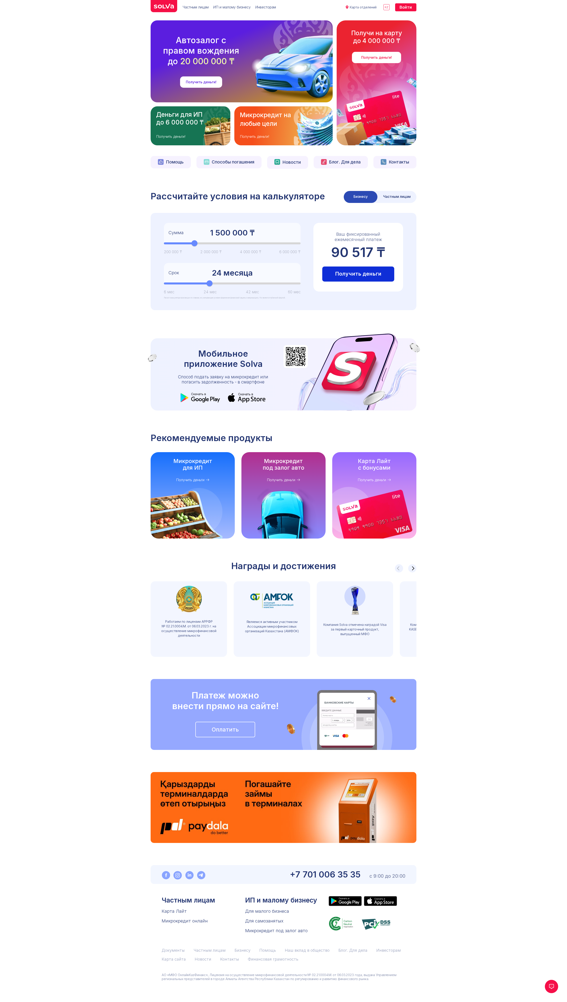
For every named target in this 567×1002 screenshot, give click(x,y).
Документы (173, 950)
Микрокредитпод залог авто (283, 464)
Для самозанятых (264, 921)
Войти (406, 7)
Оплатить (225, 729)
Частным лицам (196, 7)
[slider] (195, 243)
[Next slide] (412, 568)
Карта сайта (174, 959)
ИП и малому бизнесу (232, 7)
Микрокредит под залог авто (276, 930)
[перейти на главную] (164, 6)
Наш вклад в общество (307, 950)
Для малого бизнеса (267, 911)
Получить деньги (358, 274)
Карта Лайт (174, 911)
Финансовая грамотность (273, 959)
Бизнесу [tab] (360, 196)
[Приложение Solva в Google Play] (345, 901)
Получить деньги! (201, 82)
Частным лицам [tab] (397, 196)
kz (386, 7)
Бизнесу (242, 950)
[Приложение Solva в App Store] (380, 901)
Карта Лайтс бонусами (374, 464)
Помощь (175, 162)
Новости (291, 162)
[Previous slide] (399, 568)
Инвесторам (265, 7)
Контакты (399, 162)
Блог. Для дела (345, 162)
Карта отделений (363, 7)
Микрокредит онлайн (185, 921)
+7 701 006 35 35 (325, 874)
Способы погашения (233, 162)
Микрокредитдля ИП (192, 464)
